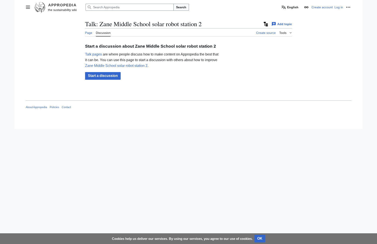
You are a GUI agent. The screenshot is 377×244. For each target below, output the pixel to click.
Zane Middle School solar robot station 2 (116, 65)
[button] (27, 7)
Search (181, 7)
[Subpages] (265, 24)
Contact (66, 107)
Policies (54, 107)
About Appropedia (36, 107)
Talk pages (93, 54)
